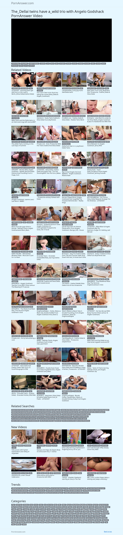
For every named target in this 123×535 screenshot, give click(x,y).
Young (24, 524)
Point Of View (22, 518)
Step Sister (105, 520)
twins (106, 88)
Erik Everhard (66, 279)
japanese (48, 445)
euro (26, 65)
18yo (13, 505)
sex (26, 391)
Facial (25, 511)
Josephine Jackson (53, 222)
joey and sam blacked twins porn (46, 418)
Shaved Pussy (41, 520)
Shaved (33, 520)
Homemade (22, 513)
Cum (37, 509)
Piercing (14, 518)
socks (89, 445)
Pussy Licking (55, 518)
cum (48, 63)
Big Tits (14, 507)
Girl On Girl (78, 511)
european (62, 63)
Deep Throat (60, 509)
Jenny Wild (91, 142)
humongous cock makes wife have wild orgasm (47, 410)
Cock (97, 507)
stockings (14, 197)
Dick (74, 509)
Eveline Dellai (15, 63)
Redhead (82, 518)
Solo (74, 520)
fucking (14, 445)
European (19, 511)
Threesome (89, 522)
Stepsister (14, 522)
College (102, 507)
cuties (14, 448)
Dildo (78, 509)
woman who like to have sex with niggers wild (74, 410)
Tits (103, 522)
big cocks (90, 475)
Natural (41, 515)
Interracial (38, 513)
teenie (103, 63)
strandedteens (50, 251)
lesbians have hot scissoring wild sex (22, 412)
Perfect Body (96, 515)
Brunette (64, 507)
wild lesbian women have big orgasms (98, 410)
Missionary (24, 515)
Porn (28, 518)
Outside (78, 515)
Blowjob (41, 507)
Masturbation (105, 513)
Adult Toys (19, 505)
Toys (13, 524)
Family (37, 511)
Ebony (104, 509)
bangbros (14, 281)
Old (59, 515)
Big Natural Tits (103, 505)
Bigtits (25, 507)
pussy (75, 473)
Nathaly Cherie (53, 336)
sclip (30, 473)
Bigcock (20, 507)
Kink (44, 513)
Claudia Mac (77, 391)
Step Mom (97, 520)
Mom (30, 515)
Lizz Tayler (24, 473)
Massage (89, 513)
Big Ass (69, 505)
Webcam (18, 524)
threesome (15, 65)
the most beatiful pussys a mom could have (23, 418)
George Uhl (66, 222)
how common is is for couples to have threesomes (76, 421)
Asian (41, 505)
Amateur (26, 505)
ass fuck (107, 251)
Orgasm (68, 515)
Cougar (107, 507)
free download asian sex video (78, 488)
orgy (39, 448)
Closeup (91, 507)
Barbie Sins (45, 363)
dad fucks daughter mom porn (54, 490)
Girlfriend (86, 511)
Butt (74, 507)
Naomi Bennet (67, 167)
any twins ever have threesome (41, 412)
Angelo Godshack (34, 63)
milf (51, 473)
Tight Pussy (97, 522)
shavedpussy (66, 144)
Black (30, 507)
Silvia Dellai (24, 63)
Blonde (35, 507)
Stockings (21, 522)
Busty (70, 507)
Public (43, 518)
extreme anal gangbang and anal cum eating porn (49, 492)
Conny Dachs (41, 391)
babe (47, 473)
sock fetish (105, 445)
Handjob (105, 511)
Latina (59, 513)
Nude (54, 515)
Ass (45, 505)
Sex (18, 520)
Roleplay (104, 518)
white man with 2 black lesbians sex (39, 488)
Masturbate (96, 513)
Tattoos (53, 522)
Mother (35, 515)
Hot (32, 513)
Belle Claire (15, 116)
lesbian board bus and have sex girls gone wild (24, 414)
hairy (106, 167)
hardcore (57, 116)
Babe (55, 505)
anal (81, 88)
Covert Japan (41, 445)
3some (21, 65)
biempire (101, 116)
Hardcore (14, 513)
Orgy (73, 515)
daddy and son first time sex (37, 490)
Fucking (71, 511)
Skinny (48, 520)
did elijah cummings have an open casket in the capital (71, 418)
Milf (19, 515)
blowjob (81, 63)
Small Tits (68, 520)
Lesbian (64, 513)
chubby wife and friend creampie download (76, 492)
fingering (80, 445)
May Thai (101, 279)
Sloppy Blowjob (56, 520)
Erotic (13, 511)
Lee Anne (14, 195)
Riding (98, 518)
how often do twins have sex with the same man (65, 412)
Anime (36, 505)
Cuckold (32, 509)
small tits (31, 65)
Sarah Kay (73, 222)
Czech (53, 509)
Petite (103, 515)
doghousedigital (42, 309)
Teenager (76, 522)
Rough (13, 520)
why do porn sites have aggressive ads (50, 421)
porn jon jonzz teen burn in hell (59, 488)
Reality (76, 518)
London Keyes (91, 473)
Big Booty (82, 505)
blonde (69, 63)
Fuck (66, 511)
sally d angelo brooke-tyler (81, 416)
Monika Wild (15, 167)
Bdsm (63, 505)
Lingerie (83, 513)
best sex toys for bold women (20, 490)
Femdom (43, 511)
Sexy (28, 520)
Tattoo (47, 522)
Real (71, 518)
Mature (14, 515)
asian (107, 279)
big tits (55, 445)
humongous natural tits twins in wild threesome (59, 416)
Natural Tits (48, 515)
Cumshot (43, 509)
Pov (39, 518)
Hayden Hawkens (67, 473)
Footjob (61, 511)
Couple (14, 509)
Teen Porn (63, 522)
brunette (87, 63)
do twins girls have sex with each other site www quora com (28, 416)
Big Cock (89, 505)
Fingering (55, 511)
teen (57, 63)
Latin (54, 513)
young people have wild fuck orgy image (50, 414)
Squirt (84, 520)
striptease (73, 445)
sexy (80, 473)
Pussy (48, 518)
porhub (108, 116)
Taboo (42, 522)
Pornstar (34, 518)
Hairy (91, 511)
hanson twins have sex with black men (22, 410)
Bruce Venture (16, 473)
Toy (106, 522)
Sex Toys (23, 520)
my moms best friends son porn (96, 488)
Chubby (85, 507)
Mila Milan (91, 222)
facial (52, 63)
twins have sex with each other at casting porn (92, 412)
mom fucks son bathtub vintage (73, 490)
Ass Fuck (50, 505)
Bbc (60, 505)
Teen (58, 522)
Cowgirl (19, 509)
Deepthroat (68, 509)
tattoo (92, 63)
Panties (85, 515)
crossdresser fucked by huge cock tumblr (23, 492)
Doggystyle (98, 509)
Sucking (28, 522)
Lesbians (70, 513)
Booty (53, 507)
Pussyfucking (64, 518)
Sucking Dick (35, 522)
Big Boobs (75, 505)
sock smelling (96, 445)
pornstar (74, 63)
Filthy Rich (66, 281)
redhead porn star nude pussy (20, 488)
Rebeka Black (66, 307)
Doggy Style (90, 509)
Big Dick (95, 505)
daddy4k (57, 279)
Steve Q (51, 307)
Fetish (48, 511)
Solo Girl (79, 520)
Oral (63, 515)
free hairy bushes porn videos (91, 490)
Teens (82, 522)
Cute (48, 509)
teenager (40, 254)
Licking (77, 513)
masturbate (66, 445)
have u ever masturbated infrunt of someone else (25, 421)
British (58, 507)
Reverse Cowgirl (90, 518)
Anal (31, 505)
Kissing (49, 513)
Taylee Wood (66, 195)
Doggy (83, 509)
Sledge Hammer (101, 473)
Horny (28, 513)
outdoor (101, 167)
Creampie (26, 509)
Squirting (90, 520)
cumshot (42, 63)
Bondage (47, 507)
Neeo (39, 363)
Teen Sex (70, 522)
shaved (98, 63)
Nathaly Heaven (92, 363)
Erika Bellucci (66, 363)
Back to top (108, 532)
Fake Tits (31, 511)
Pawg (89, 515)
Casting (80, 507)
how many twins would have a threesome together (76, 414)
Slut (63, 520)
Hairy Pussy (98, 511)
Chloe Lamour (27, 279)
